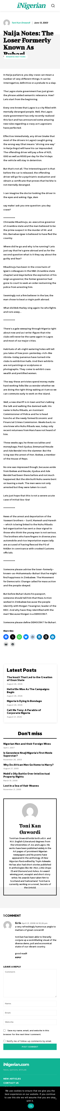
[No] (56, 1098)
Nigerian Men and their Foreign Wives (27, 744)
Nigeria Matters (16, 56)
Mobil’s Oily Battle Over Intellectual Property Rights (26, 775)
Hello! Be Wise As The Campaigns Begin (28, 690)
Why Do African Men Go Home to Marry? (28, 765)
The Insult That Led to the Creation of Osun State (29, 678)
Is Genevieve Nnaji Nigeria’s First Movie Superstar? (27, 754)
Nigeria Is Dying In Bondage (24, 701)
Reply (18, 957)
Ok (30, 1106)
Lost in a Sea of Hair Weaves (21, 786)
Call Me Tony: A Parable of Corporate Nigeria (24, 711)
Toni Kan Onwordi (21, 22)
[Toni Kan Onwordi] (7, 22)
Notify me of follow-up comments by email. (29, 1041)
